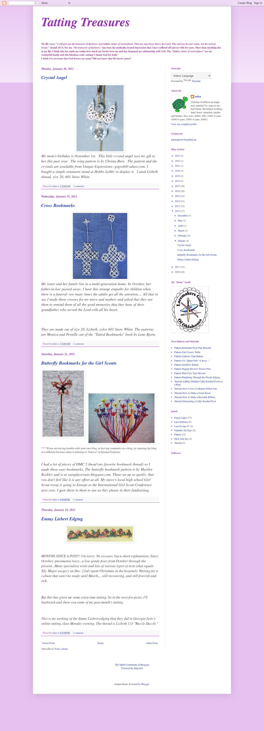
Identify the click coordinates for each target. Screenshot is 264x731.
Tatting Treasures (85, 21)
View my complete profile (184, 124)
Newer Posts (48, 643)
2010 (177, 271)
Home (101, 643)
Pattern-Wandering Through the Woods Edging (197, 377)
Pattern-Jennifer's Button (186, 364)
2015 (177, 195)
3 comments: (79, 632)
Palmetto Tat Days (183, 430)
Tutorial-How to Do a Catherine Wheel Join (195, 388)
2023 (177, 155)
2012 (177, 211)
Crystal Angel (54, 77)
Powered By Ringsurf (132, 668)
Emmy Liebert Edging (62, 518)
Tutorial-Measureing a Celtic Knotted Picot (195, 401)
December (183, 215)
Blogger (145, 684)
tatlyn (198, 96)
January (182, 240)
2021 (177, 165)
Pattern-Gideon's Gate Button (188, 356)
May (180, 220)
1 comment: (78, 499)
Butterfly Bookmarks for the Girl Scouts (79, 363)
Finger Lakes (180, 417)
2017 (177, 186)
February (182, 235)
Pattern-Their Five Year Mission (190, 373)
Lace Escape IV (182, 426)
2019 (177, 175)
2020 (177, 170)
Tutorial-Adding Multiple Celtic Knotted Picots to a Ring (198, 383)
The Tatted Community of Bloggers (132, 664)
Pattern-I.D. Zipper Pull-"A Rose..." (192, 360)
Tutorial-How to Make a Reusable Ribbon (194, 397)
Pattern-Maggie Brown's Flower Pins (192, 368)
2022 (177, 160)
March (181, 230)
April (181, 225)
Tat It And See (181, 438)
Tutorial (178, 442)
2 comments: (79, 186)
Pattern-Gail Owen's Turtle (187, 352)
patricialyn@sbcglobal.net (183, 139)
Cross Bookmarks (58, 205)
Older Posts (152, 643)
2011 (177, 266)
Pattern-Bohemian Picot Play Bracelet (192, 347)
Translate (196, 81)
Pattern (177, 434)
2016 (177, 190)
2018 (177, 180)
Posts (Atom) (61, 648)
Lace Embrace (181, 421)
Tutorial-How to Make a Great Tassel (192, 392)
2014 (177, 201)
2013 (177, 206)
